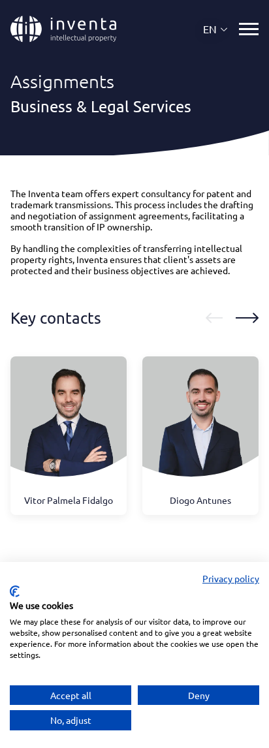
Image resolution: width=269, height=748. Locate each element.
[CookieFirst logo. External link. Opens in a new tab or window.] (15, 591)
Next (247, 318)
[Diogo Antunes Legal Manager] (200, 424)
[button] (216, 29)
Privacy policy (230, 578)
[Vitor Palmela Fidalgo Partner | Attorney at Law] (68, 424)
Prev (214, 318)
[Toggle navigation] (249, 29)
